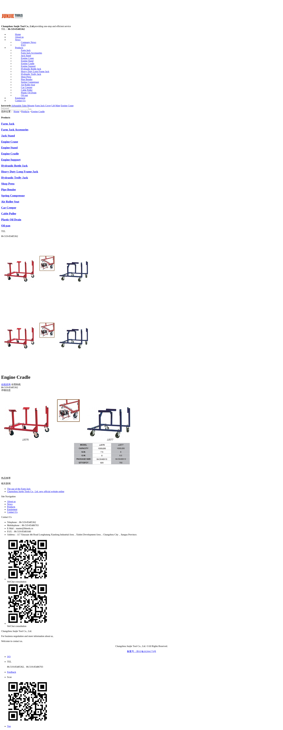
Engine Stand (27, 61)
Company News (28, 42)
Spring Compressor (30, 82)
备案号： (141, 651)
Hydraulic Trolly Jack (31, 74)
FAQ (23, 45)
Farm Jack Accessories (31, 53)
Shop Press (26, 77)
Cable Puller (26, 90)
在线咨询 (6, 384)
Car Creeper (26, 87)
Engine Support (28, 66)
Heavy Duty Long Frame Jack (35, 71)
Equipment (20, 98)
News (17, 39)
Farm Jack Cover (43, 105)
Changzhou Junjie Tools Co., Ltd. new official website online (35, 491)
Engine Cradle (27, 63)
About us (19, 37)
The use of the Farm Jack (19, 489)
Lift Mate (55, 105)
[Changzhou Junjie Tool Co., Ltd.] (12, 23)
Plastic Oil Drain (28, 92)
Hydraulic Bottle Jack (31, 69)
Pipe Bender (26, 79)
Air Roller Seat (28, 84)
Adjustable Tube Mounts (22, 105)
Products (19, 47)
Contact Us (20, 100)
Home (18, 34)
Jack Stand (26, 55)
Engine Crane (27, 58)
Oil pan (24, 95)
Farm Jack (26, 50)
